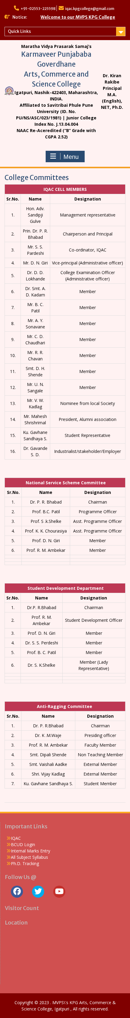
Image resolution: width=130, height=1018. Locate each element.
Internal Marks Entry (30, 851)
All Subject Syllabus (29, 857)
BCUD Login (23, 844)
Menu (71, 156)
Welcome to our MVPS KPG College (78, 17)
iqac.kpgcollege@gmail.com (89, 8)
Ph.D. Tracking (25, 863)
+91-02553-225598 (38, 8)
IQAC (16, 838)
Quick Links (19, 31)
